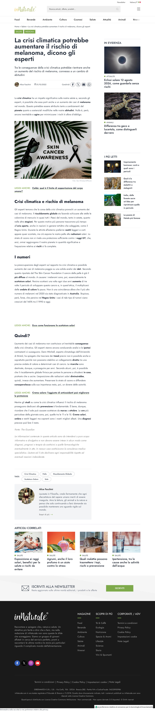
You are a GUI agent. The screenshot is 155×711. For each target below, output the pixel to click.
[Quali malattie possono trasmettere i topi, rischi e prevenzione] (94, 542)
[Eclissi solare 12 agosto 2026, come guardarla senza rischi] (122, 60)
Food (17, 19)
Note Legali (123, 641)
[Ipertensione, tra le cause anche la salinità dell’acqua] (126, 542)
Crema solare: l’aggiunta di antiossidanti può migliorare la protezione (52, 394)
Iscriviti (119, 588)
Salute (93, 19)
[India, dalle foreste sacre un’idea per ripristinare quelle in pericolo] (112, 199)
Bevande (31, 19)
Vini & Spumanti (104, 654)
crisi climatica (30, 474)
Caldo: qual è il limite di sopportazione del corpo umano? (49, 189)
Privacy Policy (124, 627)
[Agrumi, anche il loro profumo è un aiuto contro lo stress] (61, 542)
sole (46, 479)
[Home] (25, 9)
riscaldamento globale (62, 474)
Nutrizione (101, 632)
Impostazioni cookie (127, 636)
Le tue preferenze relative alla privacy (34, 710)
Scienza (99, 645)
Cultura (63, 19)
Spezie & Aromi (103, 636)
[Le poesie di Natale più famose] (112, 219)
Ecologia (100, 627)
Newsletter (121, 2)
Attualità (107, 19)
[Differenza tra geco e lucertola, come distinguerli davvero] (122, 106)
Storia (98, 650)
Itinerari (81, 650)
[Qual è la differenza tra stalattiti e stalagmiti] (112, 183)
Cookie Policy (124, 632)
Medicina (29, 31)
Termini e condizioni (127, 623)
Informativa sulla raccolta (9, 710)
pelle (45, 474)
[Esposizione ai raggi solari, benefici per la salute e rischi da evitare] (29, 542)
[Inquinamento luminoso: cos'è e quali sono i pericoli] (112, 166)
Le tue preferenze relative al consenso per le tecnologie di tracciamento (123, 707)
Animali (122, 19)
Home (17, 26)
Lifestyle (99, 641)
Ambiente (47, 19)
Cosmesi (78, 19)
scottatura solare (31, 479)
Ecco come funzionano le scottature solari (53, 325)
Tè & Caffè (101, 623)
